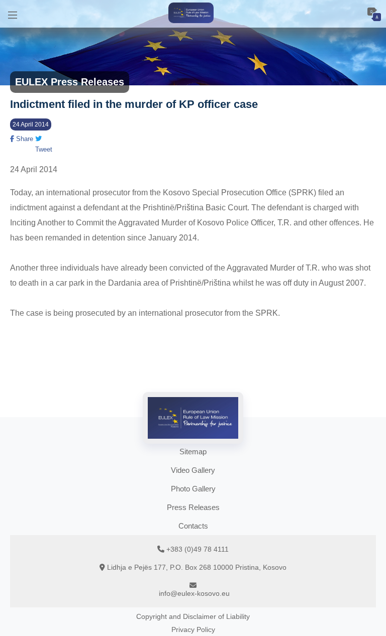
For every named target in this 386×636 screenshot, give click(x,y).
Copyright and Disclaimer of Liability (193, 616)
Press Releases (193, 507)
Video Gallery (193, 470)
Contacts (193, 526)
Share (23, 139)
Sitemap (193, 451)
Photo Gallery (193, 488)
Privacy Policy (193, 629)
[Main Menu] (12, 14)
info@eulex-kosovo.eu (194, 593)
